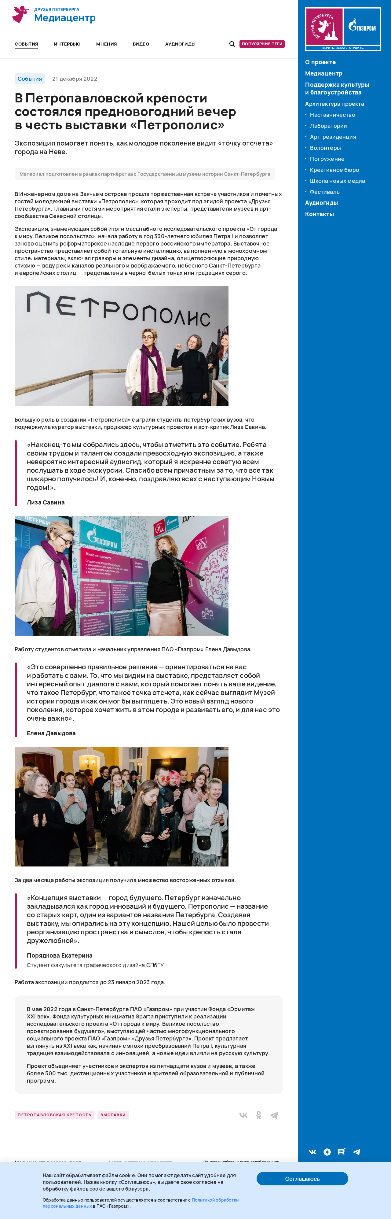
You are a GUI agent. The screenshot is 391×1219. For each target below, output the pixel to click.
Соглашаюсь (302, 1178)
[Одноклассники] (259, 1115)
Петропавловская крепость (54, 1114)
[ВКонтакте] (243, 1115)
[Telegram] (274, 1115)
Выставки (113, 1114)
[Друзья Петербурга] (54, 15)
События (30, 78)
